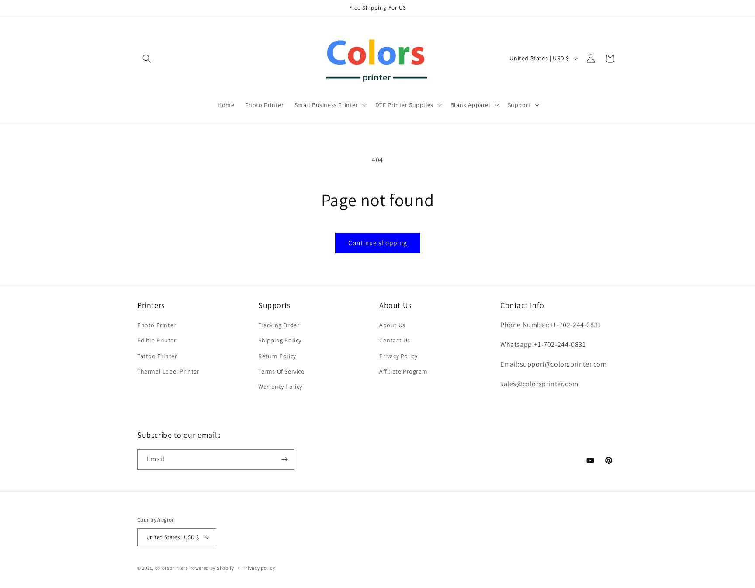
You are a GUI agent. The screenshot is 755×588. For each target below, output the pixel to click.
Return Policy (277, 356)
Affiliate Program (403, 371)
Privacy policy (258, 568)
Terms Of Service (281, 371)
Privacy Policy (398, 356)
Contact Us (394, 340)
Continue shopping (377, 243)
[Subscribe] (284, 459)
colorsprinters (171, 568)
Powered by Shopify (211, 568)
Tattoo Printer (157, 356)
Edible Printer (156, 340)
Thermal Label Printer (168, 371)
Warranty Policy (280, 387)
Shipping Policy (279, 340)
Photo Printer (156, 325)
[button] (146, 58)
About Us (392, 325)
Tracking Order (278, 325)
